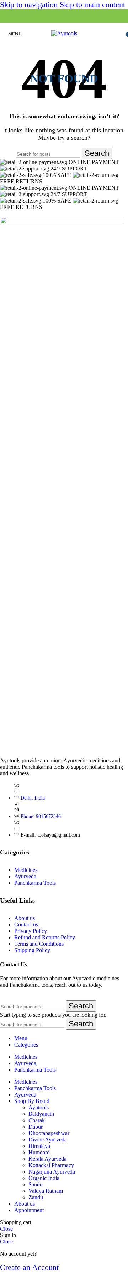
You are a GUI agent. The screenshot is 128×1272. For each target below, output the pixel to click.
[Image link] (62, 222)
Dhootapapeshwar (48, 1133)
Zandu (35, 1197)
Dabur (35, 1127)
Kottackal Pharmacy (51, 1165)
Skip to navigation (30, 4)
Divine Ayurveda (47, 1139)
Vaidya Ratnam (45, 1191)
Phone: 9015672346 (41, 816)
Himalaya (39, 1146)
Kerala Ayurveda (47, 1159)
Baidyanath (41, 1114)
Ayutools (38, 1107)
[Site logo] (64, 33)
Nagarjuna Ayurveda (51, 1172)
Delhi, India (33, 798)
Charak (36, 1120)
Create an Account (29, 1267)
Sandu (35, 1184)
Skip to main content (92, 4)
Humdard (39, 1152)
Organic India (43, 1178)
